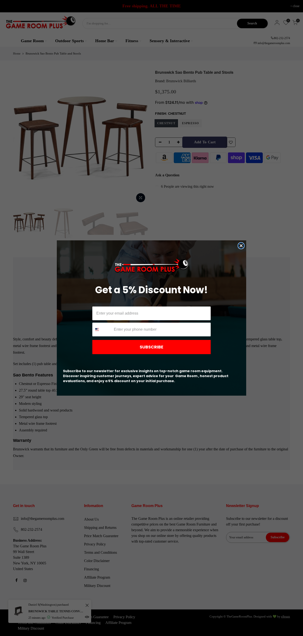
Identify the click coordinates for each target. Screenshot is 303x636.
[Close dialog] (241, 246)
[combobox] (102, 329)
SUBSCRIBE (151, 347)
